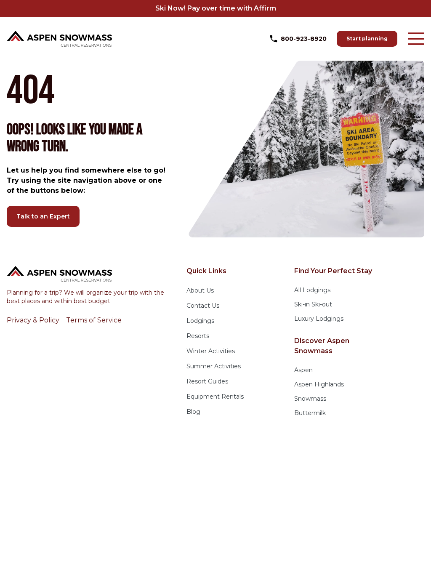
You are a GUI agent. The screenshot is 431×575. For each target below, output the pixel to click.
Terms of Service (94, 320)
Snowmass (310, 398)
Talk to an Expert (43, 216)
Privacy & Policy (33, 320)
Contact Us (202, 305)
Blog (193, 411)
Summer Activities (213, 366)
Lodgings (200, 321)
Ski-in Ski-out (313, 304)
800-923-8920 (304, 39)
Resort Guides (207, 381)
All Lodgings (312, 290)
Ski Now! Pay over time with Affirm (215, 8)
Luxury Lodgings (318, 318)
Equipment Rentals (215, 396)
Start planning (367, 38)
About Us (200, 290)
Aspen (303, 370)
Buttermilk (310, 413)
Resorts (197, 336)
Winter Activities (210, 351)
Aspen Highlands (319, 384)
